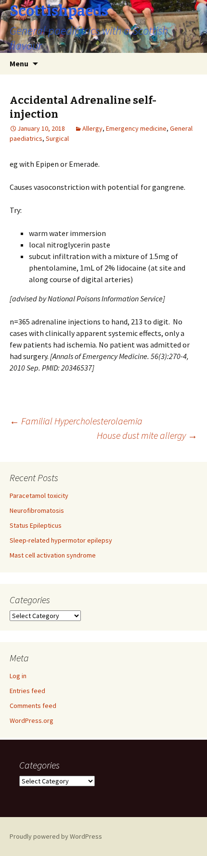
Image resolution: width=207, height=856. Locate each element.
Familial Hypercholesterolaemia (76, 421)
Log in (18, 675)
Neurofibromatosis (37, 510)
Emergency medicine (136, 128)
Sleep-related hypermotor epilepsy (61, 540)
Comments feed (33, 705)
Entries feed (27, 690)
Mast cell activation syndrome (53, 555)
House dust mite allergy (147, 435)
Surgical (57, 138)
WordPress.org (31, 720)
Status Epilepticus (36, 525)
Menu (19, 63)
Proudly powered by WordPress (56, 836)
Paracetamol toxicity (39, 495)
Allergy (92, 128)
